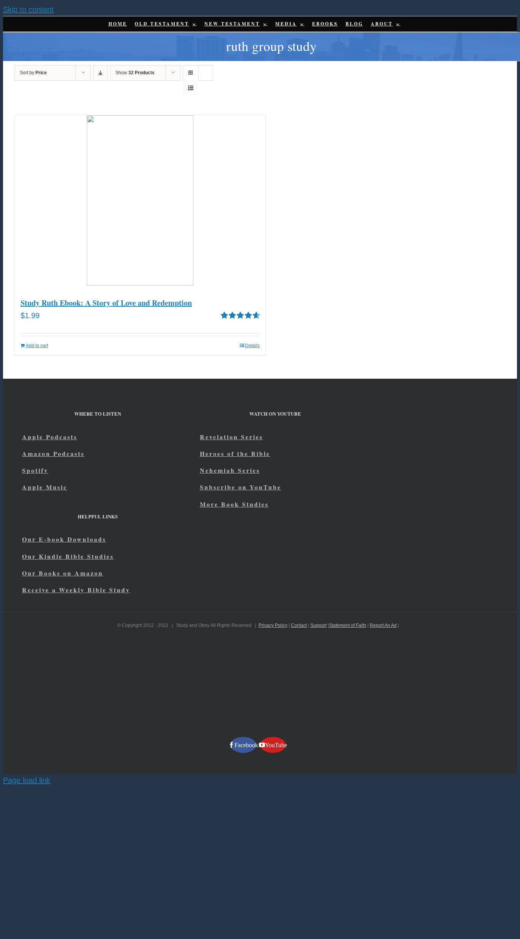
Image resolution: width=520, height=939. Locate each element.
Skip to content (28, 9)
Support (318, 625)
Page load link (26, 780)
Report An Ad (383, 625)
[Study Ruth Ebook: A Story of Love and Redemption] (140, 202)
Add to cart (37, 345)
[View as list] (190, 87)
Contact (299, 625)
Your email (61, 698)
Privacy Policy (272, 625)
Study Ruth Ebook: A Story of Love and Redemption (106, 302)
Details (252, 345)
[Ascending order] (100, 73)
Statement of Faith (347, 625)
